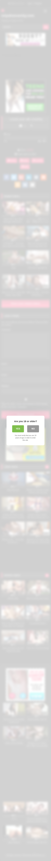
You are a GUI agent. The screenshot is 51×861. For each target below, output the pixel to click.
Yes (18, 429)
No (33, 429)
